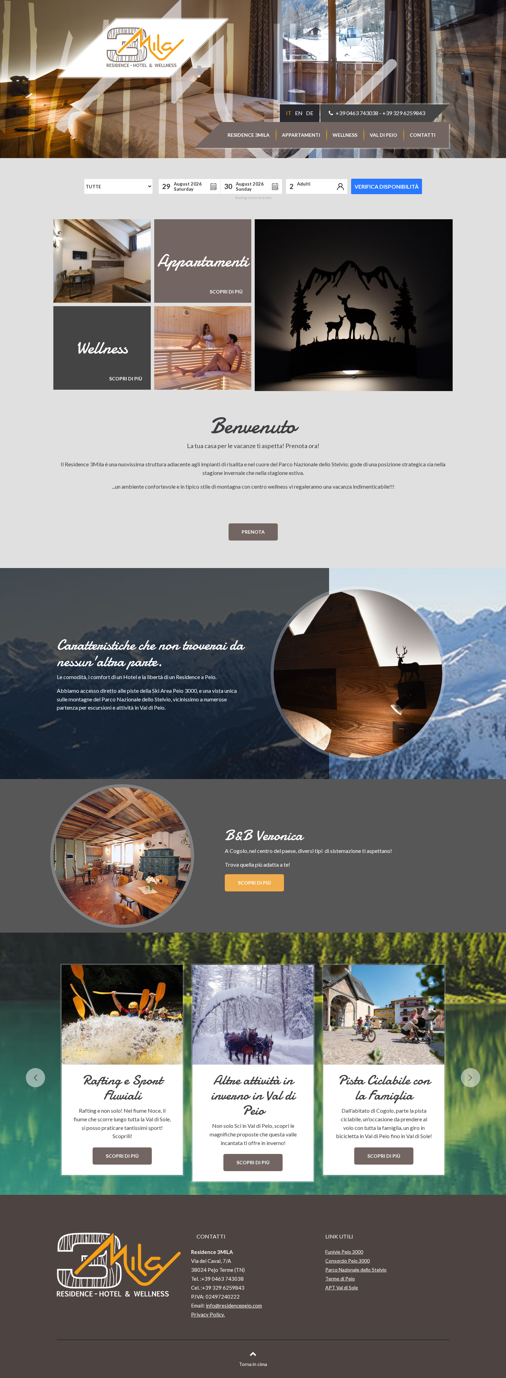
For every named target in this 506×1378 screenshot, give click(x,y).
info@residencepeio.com (234, 1305)
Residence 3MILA (249, 135)
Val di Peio (383, 135)
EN (299, 113)
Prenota (253, 532)
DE (309, 113)
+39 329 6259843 (403, 113)
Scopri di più (254, 883)
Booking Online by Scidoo (253, 198)
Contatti (422, 135)
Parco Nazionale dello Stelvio (356, 1270)
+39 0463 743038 (357, 113)
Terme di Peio (340, 1278)
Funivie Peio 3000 (344, 1252)
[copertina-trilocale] (354, 305)
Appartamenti (301, 135)
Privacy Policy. (208, 1314)
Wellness (345, 135)
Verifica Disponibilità (387, 186)
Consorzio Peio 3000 (347, 1261)
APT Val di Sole (341, 1287)
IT (289, 113)
